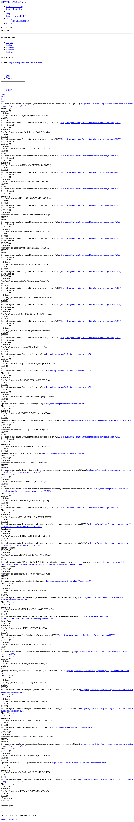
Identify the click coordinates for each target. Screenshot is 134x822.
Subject (4, 94)
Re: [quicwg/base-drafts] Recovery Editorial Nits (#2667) (72, 727)
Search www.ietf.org (14, 7)
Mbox (3, 820)
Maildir (10, 820)
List (2, 101)
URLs (15, 820)
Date (8, 76)
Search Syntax (12, 16)
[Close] (2, 811)
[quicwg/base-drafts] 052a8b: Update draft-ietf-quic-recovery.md (81, 763)
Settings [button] (9, 18)
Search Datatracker (14, 9)
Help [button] (8, 14)
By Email (25, 62)
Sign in (9, 23)
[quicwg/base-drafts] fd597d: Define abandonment (63, 453)
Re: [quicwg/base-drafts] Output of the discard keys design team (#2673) (91, 123)
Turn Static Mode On (20, 21)
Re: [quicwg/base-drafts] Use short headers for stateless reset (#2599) (86, 635)
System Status (36, 62)
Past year (10, 52)
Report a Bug (14, 62)
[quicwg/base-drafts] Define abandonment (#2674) (64, 404)
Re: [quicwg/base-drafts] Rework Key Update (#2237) (68, 581)
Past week (10, 47)
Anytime (9, 42)
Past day (9, 45)
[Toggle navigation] (25, 2)
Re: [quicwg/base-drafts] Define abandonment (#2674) (68, 354)
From (3, 97)
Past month (10, 50)
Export (9, 90)
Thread (9, 78)
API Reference (25, 16)
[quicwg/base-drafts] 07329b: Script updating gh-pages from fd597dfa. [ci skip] (99, 420)
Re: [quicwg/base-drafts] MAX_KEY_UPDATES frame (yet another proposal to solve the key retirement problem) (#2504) (62, 563)
